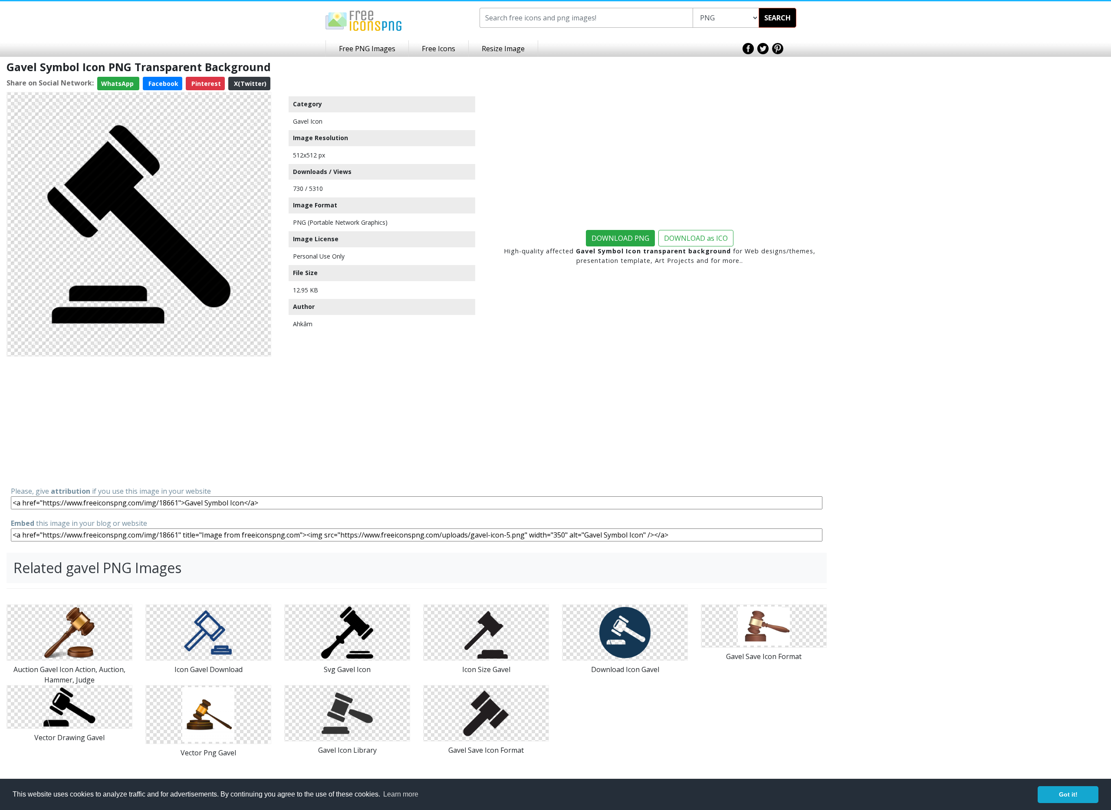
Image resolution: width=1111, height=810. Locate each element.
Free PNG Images (367, 48)
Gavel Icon (307, 121)
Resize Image (503, 48)
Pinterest (205, 83)
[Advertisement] (139, 421)
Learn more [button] (400, 794)
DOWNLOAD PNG (620, 238)
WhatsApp (118, 83)
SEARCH (777, 18)
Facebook (162, 83)
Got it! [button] (1068, 794)
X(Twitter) (249, 83)
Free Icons (438, 48)
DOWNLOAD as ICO (696, 238)
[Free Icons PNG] (363, 20)
